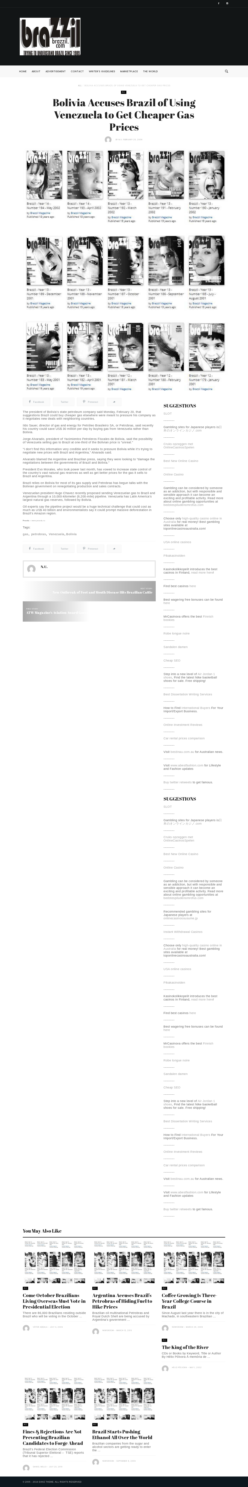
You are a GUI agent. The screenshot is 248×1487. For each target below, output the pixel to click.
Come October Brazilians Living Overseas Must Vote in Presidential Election (54, 1301)
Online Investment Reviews (182, 725)
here (192, 586)
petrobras (38, 534)
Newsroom (108, 1330)
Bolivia (71, 534)
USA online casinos (177, 542)
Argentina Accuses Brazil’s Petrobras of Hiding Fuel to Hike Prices (122, 1301)
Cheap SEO (172, 660)
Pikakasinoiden (174, 555)
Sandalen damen (175, 647)
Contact (77, 71)
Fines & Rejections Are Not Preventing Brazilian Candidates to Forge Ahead (53, 1437)
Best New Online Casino (180, 461)
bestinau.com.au (182, 752)
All (80, 85)
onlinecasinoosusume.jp (180, 918)
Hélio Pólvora (179, 1367)
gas (25, 534)
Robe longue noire (176, 633)
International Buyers (196, 708)
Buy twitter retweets (177, 782)
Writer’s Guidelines (102, 71)
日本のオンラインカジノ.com (192, 428)
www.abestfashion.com (187, 765)
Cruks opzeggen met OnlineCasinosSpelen (178, 445)
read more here (202, 572)
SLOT (167, 413)
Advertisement (56, 71)
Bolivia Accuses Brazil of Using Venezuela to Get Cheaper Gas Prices (128, 85)
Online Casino (173, 474)
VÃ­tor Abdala (40, 1327)
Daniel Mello (40, 1467)
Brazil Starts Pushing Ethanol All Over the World (122, 1434)
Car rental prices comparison (184, 738)
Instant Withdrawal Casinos (182, 932)
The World (150, 71)
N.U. (120, 139)
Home (23, 71)
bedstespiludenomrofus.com (183, 505)
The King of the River (185, 1347)
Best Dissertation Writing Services (187, 694)
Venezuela (56, 534)
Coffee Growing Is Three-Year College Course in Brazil (189, 1301)
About (36, 71)
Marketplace (129, 71)
